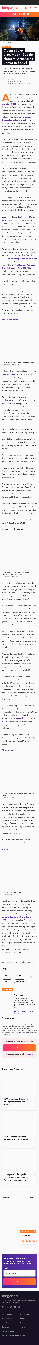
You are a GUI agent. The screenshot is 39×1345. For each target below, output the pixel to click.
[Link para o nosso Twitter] (11, 1307)
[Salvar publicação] (35, 1100)
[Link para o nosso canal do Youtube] (15, 1307)
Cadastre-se (28, 1054)
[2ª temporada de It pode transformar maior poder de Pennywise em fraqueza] (19, 1161)
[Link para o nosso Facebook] (3, 1307)
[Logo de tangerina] (10, 8)
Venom (6, 849)
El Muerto (7, 750)
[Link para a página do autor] (5, 81)
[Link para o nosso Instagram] (7, 1307)
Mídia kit (23, 1335)
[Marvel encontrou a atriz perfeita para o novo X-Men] (19, 1123)
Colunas (23, 1327)
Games (22, 1318)
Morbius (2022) (9, 104)
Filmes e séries (25, 1314)
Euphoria (6, 400)
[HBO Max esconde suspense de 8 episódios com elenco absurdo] (19, 1085)
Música (22, 1323)
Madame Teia (10, 319)
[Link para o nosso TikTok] (19, 1307)
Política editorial (8, 1331)
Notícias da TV (7, 1318)
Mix (21, 1331)
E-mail (5, 1268)
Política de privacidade (10, 1335)
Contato (5, 1323)
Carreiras (5, 1327)
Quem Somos (7, 1314)
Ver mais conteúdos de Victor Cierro (25, 1012)
